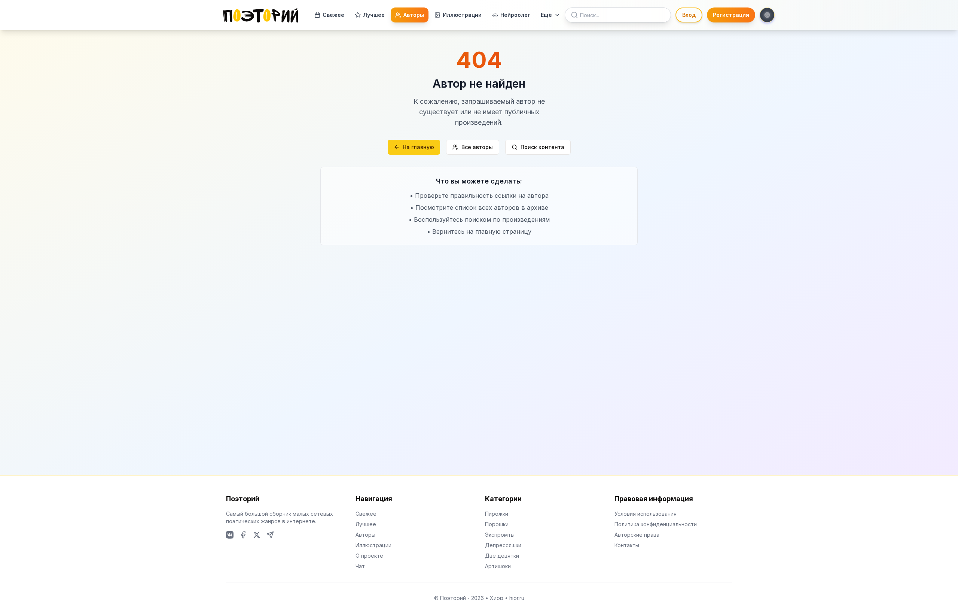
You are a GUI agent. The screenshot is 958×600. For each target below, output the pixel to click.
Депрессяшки (503, 545)
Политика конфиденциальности (655, 524)
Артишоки (498, 566)
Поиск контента (542, 147)
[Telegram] (270, 535)
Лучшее (374, 15)
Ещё (546, 15)
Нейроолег (515, 15)
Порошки (497, 524)
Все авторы (477, 147)
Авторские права (636, 534)
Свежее (333, 15)
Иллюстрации (462, 15)
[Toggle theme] (767, 14)
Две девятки (502, 555)
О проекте (369, 555)
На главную (418, 147)
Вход (689, 15)
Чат (360, 566)
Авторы (413, 15)
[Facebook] (243, 535)
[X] (256, 535)
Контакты (626, 545)
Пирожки (496, 513)
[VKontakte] (230, 535)
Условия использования (645, 513)
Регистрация (731, 15)
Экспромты (500, 534)
